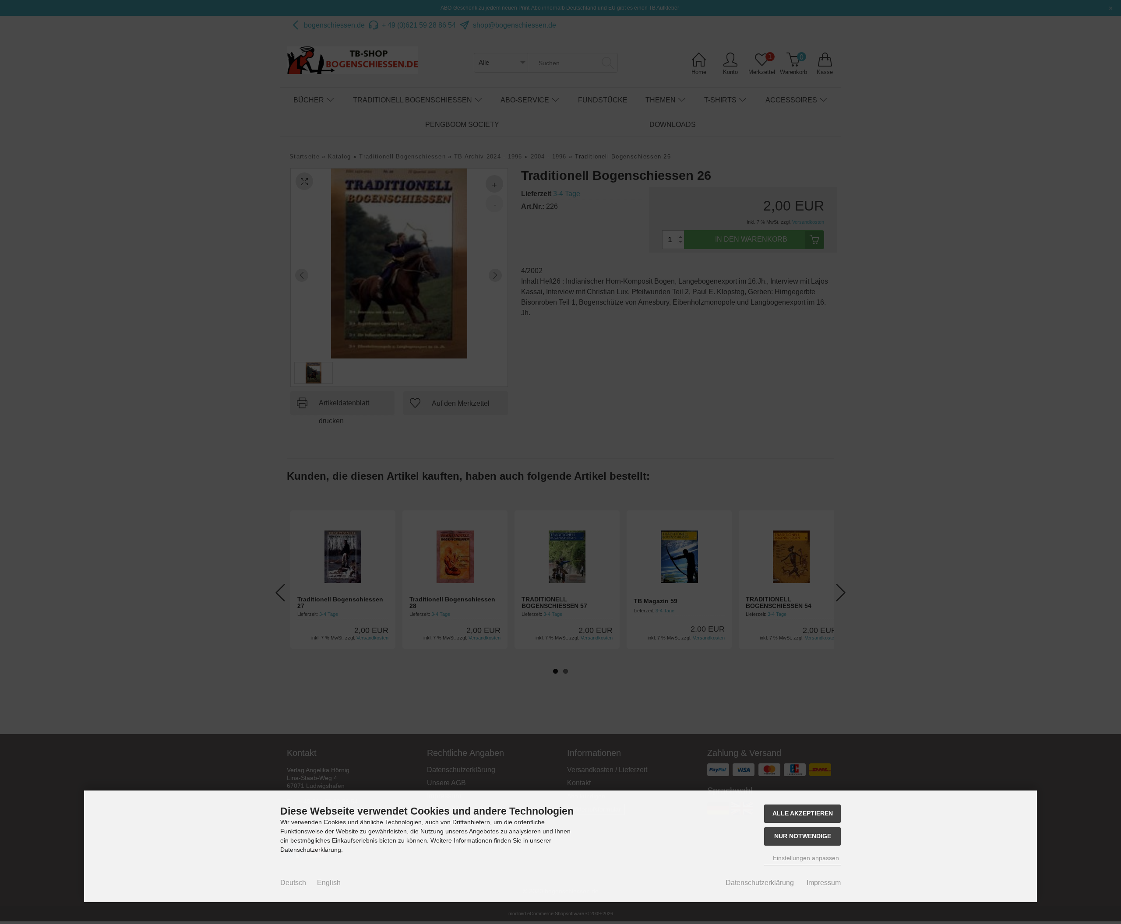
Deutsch (293, 882)
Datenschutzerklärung (760, 882)
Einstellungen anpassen (805, 857)
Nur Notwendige (802, 836)
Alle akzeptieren (802, 813)
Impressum (824, 882)
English (329, 882)
